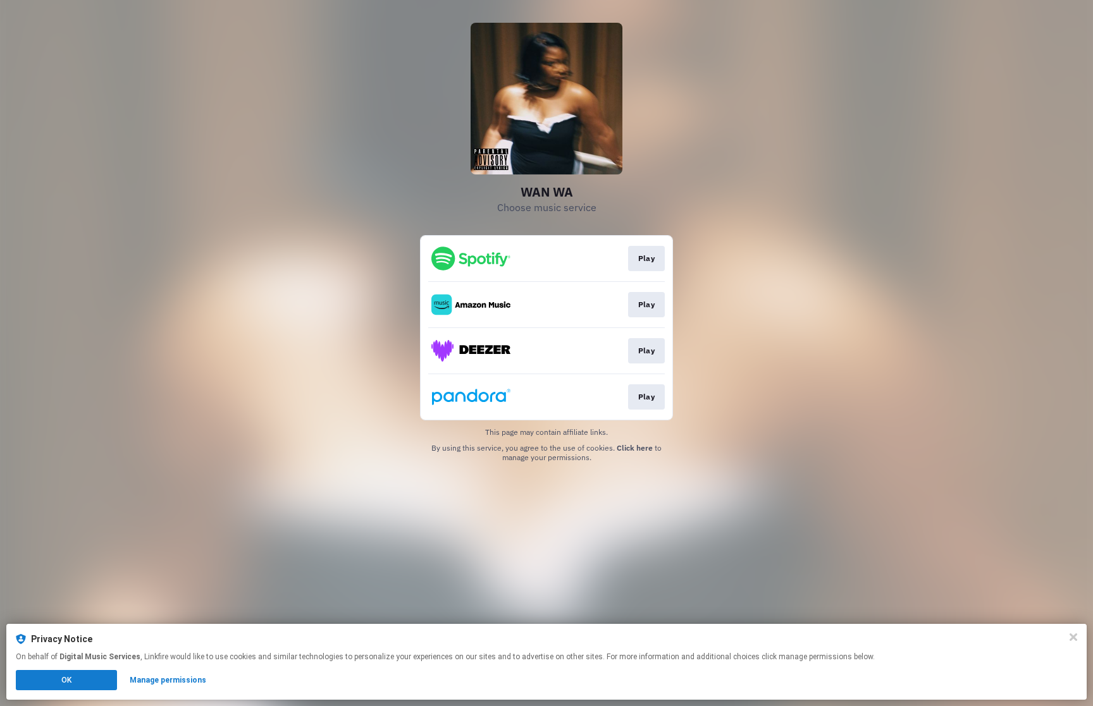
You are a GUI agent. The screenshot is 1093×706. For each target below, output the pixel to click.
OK (66, 680)
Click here (635, 448)
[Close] (1073, 637)
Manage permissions (168, 680)
